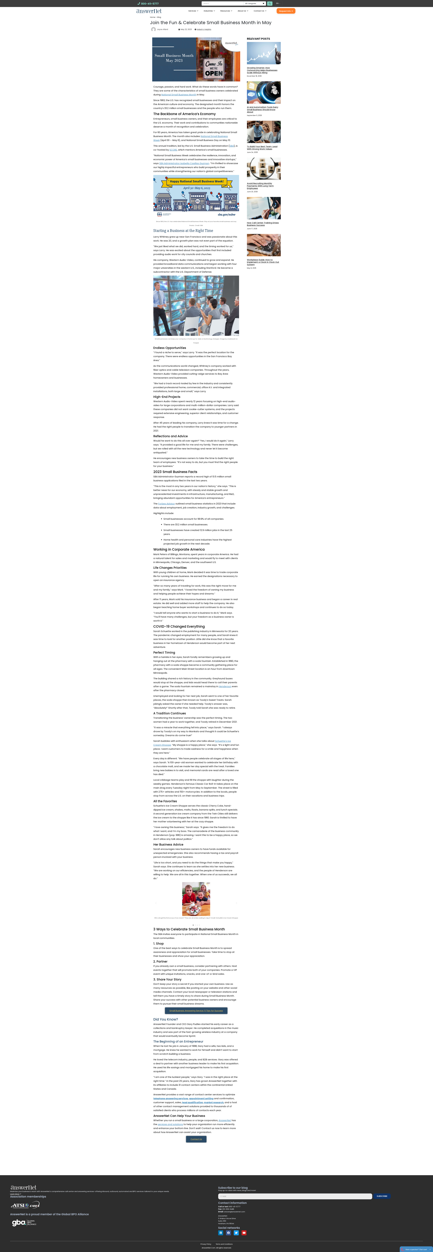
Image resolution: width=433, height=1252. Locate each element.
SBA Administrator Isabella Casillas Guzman (184, 163)
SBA (232, 145)
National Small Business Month (178, 94)
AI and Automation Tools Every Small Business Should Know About (262, 109)
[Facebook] (228, 1232)
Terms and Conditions (224, 1244)
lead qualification (192, 1102)
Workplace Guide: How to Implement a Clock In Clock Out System (263, 262)
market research (214, 1102)
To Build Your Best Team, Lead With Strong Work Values (262, 147)
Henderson (225, 686)
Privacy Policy (205, 1244)
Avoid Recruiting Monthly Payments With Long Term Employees (260, 186)
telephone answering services (170, 1098)
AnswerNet (225, 1120)
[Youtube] (244, 1232)
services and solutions (170, 1124)
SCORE (173, 149)
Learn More (15, 1194)
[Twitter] (236, 1232)
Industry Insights (204, 29)
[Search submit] (269, 3)
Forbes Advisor (166, 503)
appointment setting (201, 1098)
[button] (155, 903)
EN (277, 3)
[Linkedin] (220, 1232)
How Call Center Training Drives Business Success (263, 224)
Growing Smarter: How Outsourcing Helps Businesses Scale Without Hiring (262, 70)
